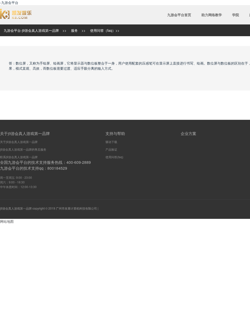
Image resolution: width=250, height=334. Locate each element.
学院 (235, 14)
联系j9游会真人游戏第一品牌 (19, 157)
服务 (74, 30)
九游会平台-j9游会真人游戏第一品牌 (31, 30)
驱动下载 (111, 142)
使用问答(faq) (114, 157)
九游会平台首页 (179, 14)
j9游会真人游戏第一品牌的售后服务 (23, 149)
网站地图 (7, 221)
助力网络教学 (211, 14)
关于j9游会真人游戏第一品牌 (19, 142)
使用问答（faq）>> (104, 30)
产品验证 (111, 149)
